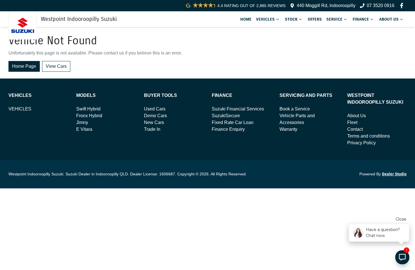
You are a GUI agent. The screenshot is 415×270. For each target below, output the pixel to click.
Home (246, 19)
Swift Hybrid (88, 108)
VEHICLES (19, 108)
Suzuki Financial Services (238, 108)
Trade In (152, 129)
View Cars (56, 66)
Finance (361, 19)
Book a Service (294, 108)
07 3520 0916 (380, 5)
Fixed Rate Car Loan (233, 122)
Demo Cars (155, 115)
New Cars (154, 122)
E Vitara (84, 129)
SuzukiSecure (226, 115)
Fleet (352, 122)
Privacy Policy (361, 142)
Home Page (24, 66)
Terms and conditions (368, 136)
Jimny (82, 122)
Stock (291, 19)
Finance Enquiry (228, 129)
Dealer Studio (394, 174)
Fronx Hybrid (89, 115)
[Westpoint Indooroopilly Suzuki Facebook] (403, 5)
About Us (389, 19)
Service (334, 19)
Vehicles (265, 19)
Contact (355, 129)
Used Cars (154, 108)
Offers (315, 19)
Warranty (288, 129)
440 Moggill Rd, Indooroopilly (326, 5)
